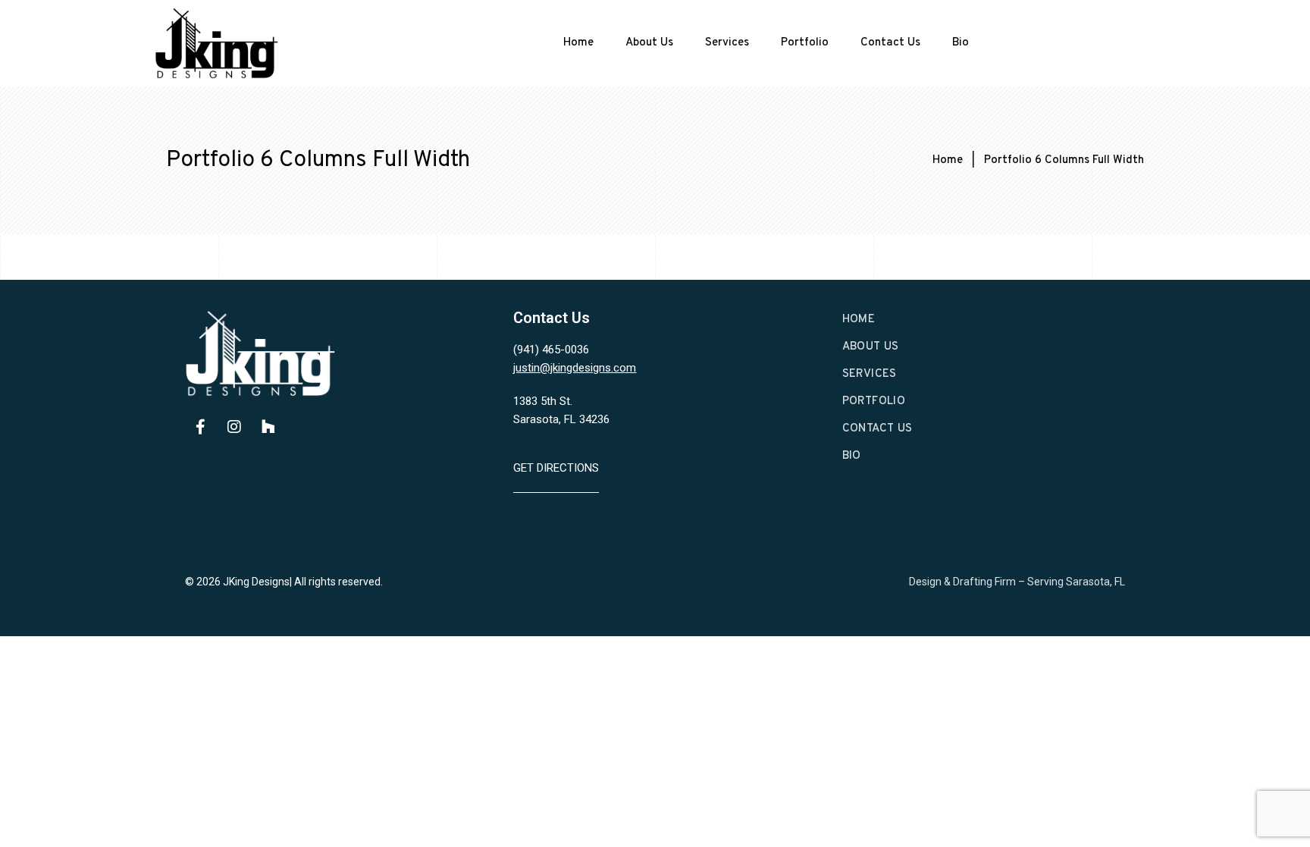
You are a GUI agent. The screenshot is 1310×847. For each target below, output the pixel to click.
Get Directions (556, 468)
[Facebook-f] (200, 427)
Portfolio (805, 43)
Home (578, 43)
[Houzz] (268, 427)
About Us (649, 43)
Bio (960, 43)
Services (727, 43)
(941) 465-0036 (551, 349)
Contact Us (890, 43)
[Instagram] (234, 427)
